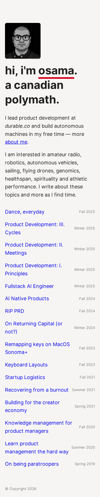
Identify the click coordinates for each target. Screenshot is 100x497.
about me (16, 142)
